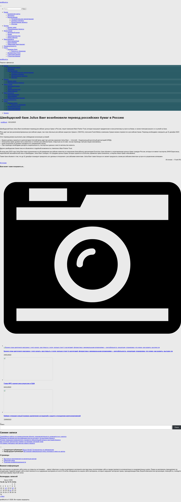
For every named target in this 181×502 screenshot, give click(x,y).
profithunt (4, 122)
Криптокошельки (13, 41)
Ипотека (14, 24)
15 (13, 488)
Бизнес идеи (12, 27)
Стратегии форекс (14, 56)
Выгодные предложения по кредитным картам (20, 459)
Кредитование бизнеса (19, 22)
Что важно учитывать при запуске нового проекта (17, 443)
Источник (3, 163)
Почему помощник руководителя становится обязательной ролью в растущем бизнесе (30, 440)
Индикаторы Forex (14, 53)
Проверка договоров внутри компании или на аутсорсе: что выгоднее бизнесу (27, 438)
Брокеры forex (12, 49)
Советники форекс (14, 54)
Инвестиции (8, 31)
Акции (10, 34)
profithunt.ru (4, 2)
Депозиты (11, 15)
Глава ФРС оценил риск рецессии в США (19, 383)
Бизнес (6, 26)
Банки (6, 12)
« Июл (2, 496)
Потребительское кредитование (22, 19)
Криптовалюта (9, 39)
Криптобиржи (12, 42)
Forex (6, 48)
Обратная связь (9, 460)
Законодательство (14, 36)
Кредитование (13, 17)
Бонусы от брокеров (18, 51)
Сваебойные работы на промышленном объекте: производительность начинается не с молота (33, 436)
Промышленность (10, 46)
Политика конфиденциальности (15, 462)
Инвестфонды (13, 37)
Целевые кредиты (17, 20)
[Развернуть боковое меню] (1, 423)
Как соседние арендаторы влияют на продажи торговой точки (21, 441)
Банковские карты (14, 14)
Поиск (2, 424)
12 (6, 488)
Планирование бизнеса (16, 29)
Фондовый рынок (14, 32)
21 (10, 490)
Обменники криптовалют (16, 44)
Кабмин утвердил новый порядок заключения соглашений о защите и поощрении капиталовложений (42, 416)
